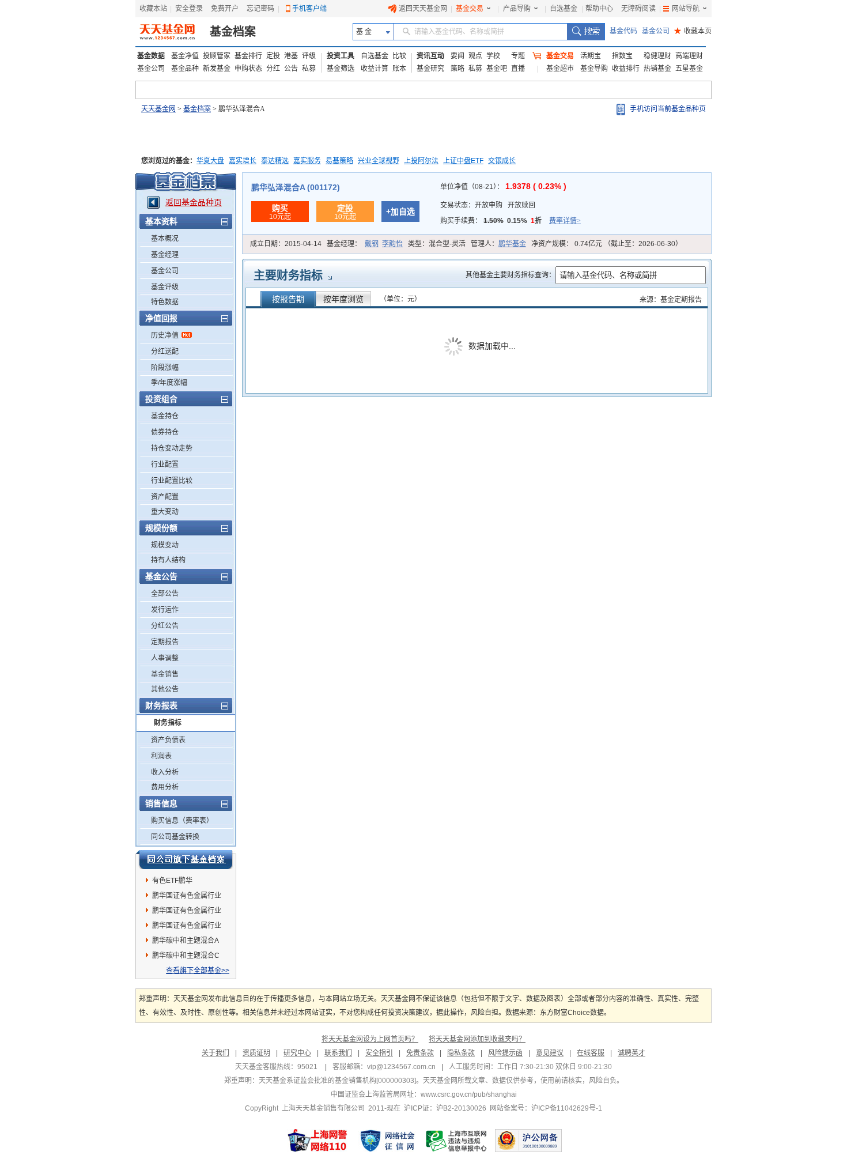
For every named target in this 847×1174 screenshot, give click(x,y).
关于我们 (215, 1053)
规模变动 (165, 545)
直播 (518, 69)
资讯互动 (430, 56)
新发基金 (216, 69)
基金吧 (496, 69)
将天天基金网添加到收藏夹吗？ (477, 1039)
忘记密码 (260, 9)
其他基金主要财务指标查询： (510, 275)
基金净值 (185, 56)
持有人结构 (168, 560)
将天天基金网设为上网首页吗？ (370, 1039)
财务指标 (167, 723)
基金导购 (594, 69)
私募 (309, 69)
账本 (399, 69)
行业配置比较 (171, 481)
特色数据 (165, 302)
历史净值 (165, 335)
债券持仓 (165, 432)
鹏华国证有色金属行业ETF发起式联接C (186, 897)
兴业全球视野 (378, 161)
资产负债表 (168, 740)
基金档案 (233, 31)
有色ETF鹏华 (172, 881)
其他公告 (165, 689)
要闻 (457, 56)
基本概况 (165, 239)
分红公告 (165, 626)
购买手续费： (510, 221)
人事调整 (165, 658)
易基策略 (339, 161)
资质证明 (256, 1053)
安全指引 (379, 1053)
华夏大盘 (210, 161)
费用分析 (165, 787)
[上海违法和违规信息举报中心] (457, 1140)
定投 (273, 56)
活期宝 (590, 56)
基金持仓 (165, 416)
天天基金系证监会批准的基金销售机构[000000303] (337, 1081)
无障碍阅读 (638, 9)
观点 (475, 56)
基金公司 (656, 31)
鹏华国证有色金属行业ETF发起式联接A (186, 927)
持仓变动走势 (171, 448)
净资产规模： (606, 244)
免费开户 (225, 9)
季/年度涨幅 (169, 383)
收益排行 (626, 69)
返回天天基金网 (423, 9)
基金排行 (248, 56)
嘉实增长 (242, 161)
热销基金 (657, 69)
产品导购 (517, 9)
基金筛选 (340, 69)
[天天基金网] (168, 31)
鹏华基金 (512, 244)
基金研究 (430, 69)
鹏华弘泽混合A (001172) (295, 187)
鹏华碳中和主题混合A (185, 941)
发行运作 (165, 610)
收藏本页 (693, 31)
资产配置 (165, 497)
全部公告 (165, 594)
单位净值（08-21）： (503, 187)
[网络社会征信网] (387, 1140)
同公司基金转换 (175, 837)
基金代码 (623, 31)
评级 (309, 56)
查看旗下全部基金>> (197, 971)
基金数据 (151, 56)
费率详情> (565, 221)
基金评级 (165, 287)
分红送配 (165, 352)
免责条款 (420, 1053)
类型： (437, 244)
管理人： (498, 244)
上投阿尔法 (421, 161)
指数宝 (622, 56)
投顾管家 (216, 56)
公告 (291, 69)
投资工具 (340, 56)
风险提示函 (505, 1053)
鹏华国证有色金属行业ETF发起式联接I (186, 912)
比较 (399, 56)
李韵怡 (392, 244)
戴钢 (372, 244)
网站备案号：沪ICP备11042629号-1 (546, 1108)
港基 (291, 56)
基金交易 (469, 9)
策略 (457, 69)
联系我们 (338, 1053)
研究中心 (297, 1053)
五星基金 (689, 69)
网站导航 (685, 9)
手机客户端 (309, 9)
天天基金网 (158, 109)
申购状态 (248, 69)
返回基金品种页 (193, 202)
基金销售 (165, 674)
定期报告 (165, 642)
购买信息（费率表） (182, 821)
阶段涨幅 (165, 368)
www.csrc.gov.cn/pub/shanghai (469, 1094)
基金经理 (165, 255)
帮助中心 (599, 9)
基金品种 (185, 69)
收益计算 (374, 69)
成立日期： (286, 244)
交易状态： (487, 205)
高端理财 (689, 56)
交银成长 (502, 161)
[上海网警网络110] (317, 1140)
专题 (518, 56)
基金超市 (560, 69)
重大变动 (165, 512)
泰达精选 (275, 161)
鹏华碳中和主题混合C (186, 956)
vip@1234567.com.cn (401, 1067)
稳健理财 (657, 56)
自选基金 (563, 9)
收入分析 (165, 772)
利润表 (161, 756)
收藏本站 (153, 9)
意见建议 (550, 1053)
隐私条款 (461, 1053)
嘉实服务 (307, 161)
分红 (273, 69)
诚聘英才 (631, 1053)
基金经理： (365, 244)
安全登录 (189, 9)
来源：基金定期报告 (671, 300)
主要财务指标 (288, 275)
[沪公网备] (528, 1140)
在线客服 (590, 1053)
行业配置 (165, 464)
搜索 (585, 32)
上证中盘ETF (463, 161)
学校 (493, 56)
